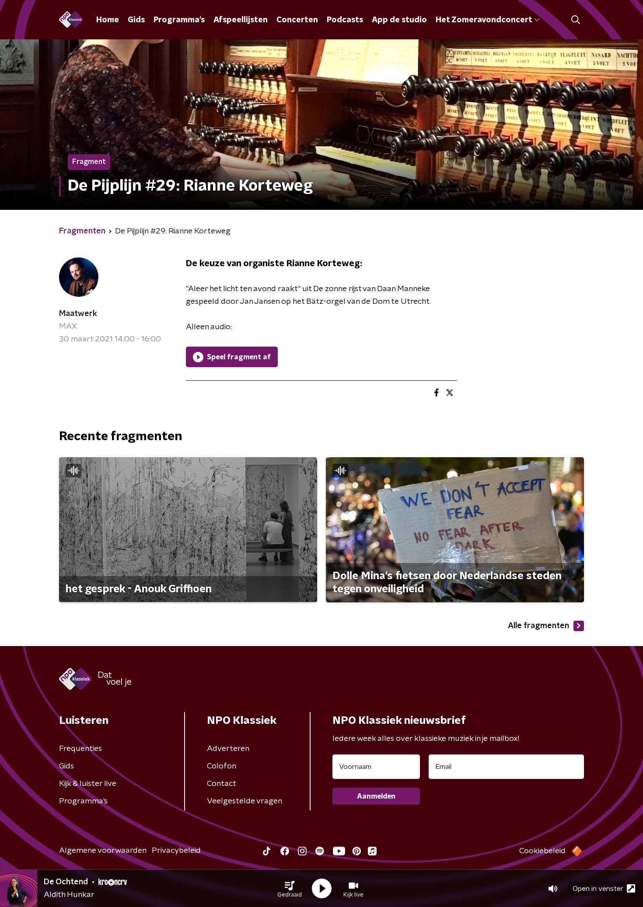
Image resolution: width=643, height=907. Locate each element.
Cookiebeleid (542, 851)
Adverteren (228, 749)
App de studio (399, 20)
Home (107, 20)
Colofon (221, 766)
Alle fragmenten (538, 626)
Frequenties (80, 749)
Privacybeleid (176, 851)
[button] (290, 889)
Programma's (179, 20)
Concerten (297, 20)
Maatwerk (78, 314)
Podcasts (345, 20)
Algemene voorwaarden (103, 851)
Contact (221, 784)
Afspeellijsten (240, 20)
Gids (136, 20)
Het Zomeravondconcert (484, 20)
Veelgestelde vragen (244, 801)
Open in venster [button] (598, 888)
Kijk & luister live (87, 784)
